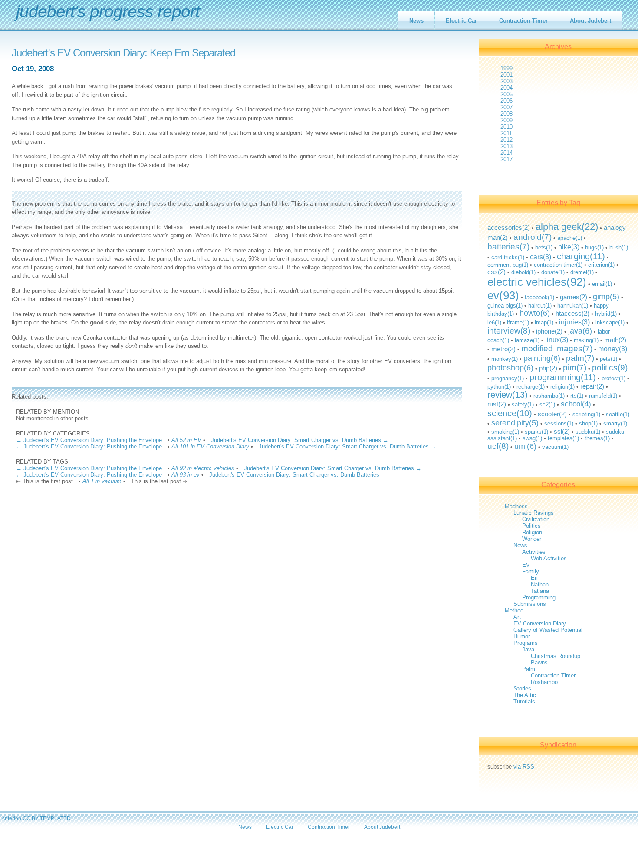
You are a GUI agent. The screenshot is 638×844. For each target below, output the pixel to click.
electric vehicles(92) (536, 281)
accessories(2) (508, 227)
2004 (506, 88)
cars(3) (540, 257)
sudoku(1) (588, 432)
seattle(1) (617, 414)
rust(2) (496, 404)
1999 (506, 68)
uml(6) (525, 446)
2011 (506, 133)
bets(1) (543, 247)
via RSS (523, 766)
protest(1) (613, 378)
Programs (525, 643)
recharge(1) (530, 386)
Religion (532, 532)
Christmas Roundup (555, 656)
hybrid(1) (606, 314)
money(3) (612, 349)
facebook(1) (539, 297)
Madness (516, 506)
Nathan (540, 584)
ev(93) (503, 295)
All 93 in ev (185, 474)
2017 (506, 159)
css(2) (496, 271)
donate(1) (553, 272)
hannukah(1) (572, 305)
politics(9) (610, 367)
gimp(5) (606, 296)
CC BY (31, 818)
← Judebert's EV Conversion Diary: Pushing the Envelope (89, 440)
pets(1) (608, 359)
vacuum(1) (555, 447)
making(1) (586, 340)
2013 (506, 146)
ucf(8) (498, 446)
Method (514, 610)
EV (526, 565)
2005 (506, 94)
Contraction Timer (523, 20)
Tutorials (524, 701)
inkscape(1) (610, 322)
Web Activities (549, 558)
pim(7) (574, 367)
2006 (506, 101)
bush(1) (618, 247)
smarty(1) (615, 423)
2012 (506, 140)
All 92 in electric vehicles (202, 468)
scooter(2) (552, 414)
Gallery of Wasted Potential (547, 630)
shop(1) (588, 423)
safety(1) (523, 404)
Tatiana (540, 591)
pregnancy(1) (507, 378)
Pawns (539, 662)
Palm (528, 669)
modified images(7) (556, 348)
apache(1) (569, 238)
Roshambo (544, 682)
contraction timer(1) (558, 265)
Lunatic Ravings (533, 513)
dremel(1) (582, 272)
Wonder (531, 539)
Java (528, 649)
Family (530, 571)
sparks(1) (536, 432)
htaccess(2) (572, 313)
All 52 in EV (186, 440)
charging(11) (581, 256)
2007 (506, 107)
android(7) (532, 237)
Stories (522, 688)
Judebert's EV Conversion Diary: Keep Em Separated (123, 53)
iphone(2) (549, 331)
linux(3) (556, 339)
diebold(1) (523, 272)
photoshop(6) (510, 367)
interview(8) (508, 330)
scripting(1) (586, 414)
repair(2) (592, 386)
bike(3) (568, 247)
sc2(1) (547, 404)
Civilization (535, 519)
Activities (534, 552)
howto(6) (535, 313)
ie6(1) (494, 322)
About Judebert (590, 20)
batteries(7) (508, 246)
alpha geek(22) (567, 226)
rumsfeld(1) (603, 396)
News (416, 20)
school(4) (576, 404)
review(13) (507, 394)
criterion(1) (601, 265)
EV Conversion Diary (539, 623)
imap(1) (544, 322)
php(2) (548, 368)
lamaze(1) (527, 340)
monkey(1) (504, 359)
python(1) (499, 386)
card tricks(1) (507, 257)
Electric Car (461, 20)
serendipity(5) (515, 423)
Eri (534, 578)
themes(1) (597, 438)
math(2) (615, 339)
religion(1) (562, 386)
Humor (521, 636)
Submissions (529, 604)
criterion (11, 818)
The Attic (524, 695)
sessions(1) (558, 423)
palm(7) (580, 358)
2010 (506, 127)
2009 (506, 120)
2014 (506, 153)
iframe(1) (518, 322)
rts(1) (576, 396)
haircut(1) (540, 305)
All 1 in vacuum (102, 481)
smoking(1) (505, 432)
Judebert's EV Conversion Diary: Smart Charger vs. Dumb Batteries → (299, 440)
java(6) (580, 331)
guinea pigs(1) (505, 305)
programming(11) (562, 377)
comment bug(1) (507, 265)
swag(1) (532, 438)
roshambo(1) (549, 396)
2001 (506, 75)
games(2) (573, 297)
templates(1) (563, 438)
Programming (539, 597)
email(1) (602, 284)
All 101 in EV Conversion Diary (210, 446)
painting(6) (541, 358)
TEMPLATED (55, 818)
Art (517, 617)
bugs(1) (594, 247)
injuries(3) (574, 322)
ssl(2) (562, 431)
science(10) (509, 413)
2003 (506, 81)
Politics (531, 526)
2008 (506, 114)
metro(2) (503, 349)
